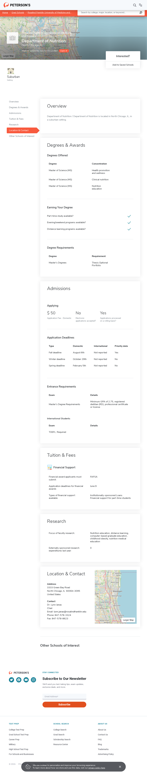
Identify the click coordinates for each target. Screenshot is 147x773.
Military (12, 744)
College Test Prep (16, 730)
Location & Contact (18, 130)
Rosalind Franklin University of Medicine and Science (53, 12)
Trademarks (103, 749)
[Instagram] (33, 679)
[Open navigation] (140, 5)
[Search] (135, 5)
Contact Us (103, 734)
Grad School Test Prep (19, 734)
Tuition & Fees (16, 118)
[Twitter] (11, 679)
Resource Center (60, 744)
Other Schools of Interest (21, 136)
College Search (59, 730)
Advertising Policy (106, 754)
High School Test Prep (18, 749)
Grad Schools (17, 12)
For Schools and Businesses (21, 754)
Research (14, 124)
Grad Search (58, 734)
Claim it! (63, 50)
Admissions (15, 113)
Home (5, 12)
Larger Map (8, 55)
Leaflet (113, 18)
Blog (100, 744)
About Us (102, 730)
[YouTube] (26, 679)
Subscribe (64, 704)
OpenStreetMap (127, 18)
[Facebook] (18, 679)
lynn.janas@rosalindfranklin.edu (70, 611)
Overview (14, 101)
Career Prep (14, 739)
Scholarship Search (61, 739)
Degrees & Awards (18, 107)
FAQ (100, 739)
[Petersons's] (17, 5)
